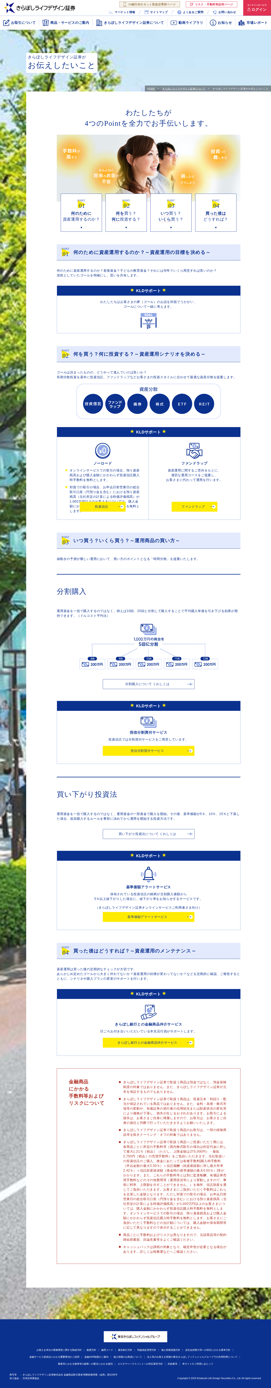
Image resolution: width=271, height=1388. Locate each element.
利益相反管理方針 (146, 1350)
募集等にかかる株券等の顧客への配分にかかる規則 (85, 1363)
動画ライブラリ (191, 23)
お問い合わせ (227, 12)
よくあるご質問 (193, 12)
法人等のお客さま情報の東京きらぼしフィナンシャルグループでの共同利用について (192, 1357)
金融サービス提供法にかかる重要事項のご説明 (54, 1357)
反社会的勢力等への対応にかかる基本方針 (208, 1350)
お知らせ (225, 23)
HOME (151, 88)
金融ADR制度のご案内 (96, 1357)
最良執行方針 (125, 1350)
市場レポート (257, 23)
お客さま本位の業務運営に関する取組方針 (59, 1350)
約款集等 (172, 1363)
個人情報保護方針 (170, 1350)
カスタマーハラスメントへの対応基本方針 (140, 1363)
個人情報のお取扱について (127, 1357)
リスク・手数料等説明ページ (214, 4)
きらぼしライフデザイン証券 (39, 8)
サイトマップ (159, 12)
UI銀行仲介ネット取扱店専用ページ (152, 4)
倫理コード (107, 1350)
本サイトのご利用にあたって (197, 1363)
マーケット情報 (125, 12)
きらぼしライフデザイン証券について (184, 88)
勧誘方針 (91, 1350)
